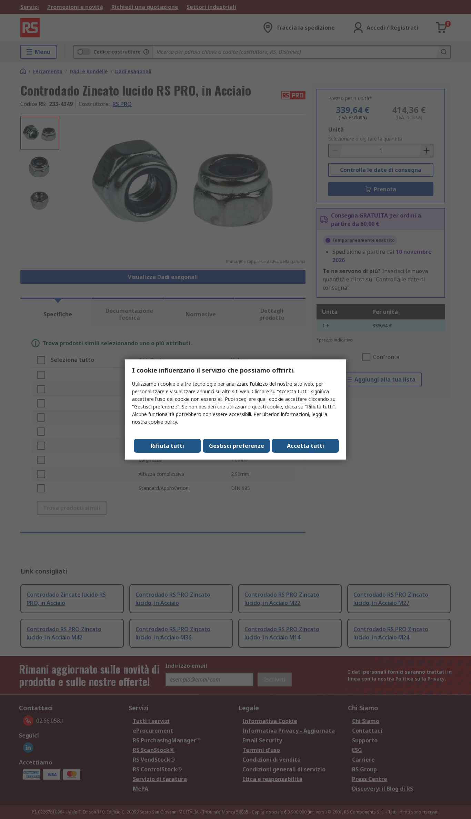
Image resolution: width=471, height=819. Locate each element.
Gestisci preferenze (236, 446)
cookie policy (162, 421)
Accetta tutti (305, 446)
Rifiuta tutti (167, 446)
